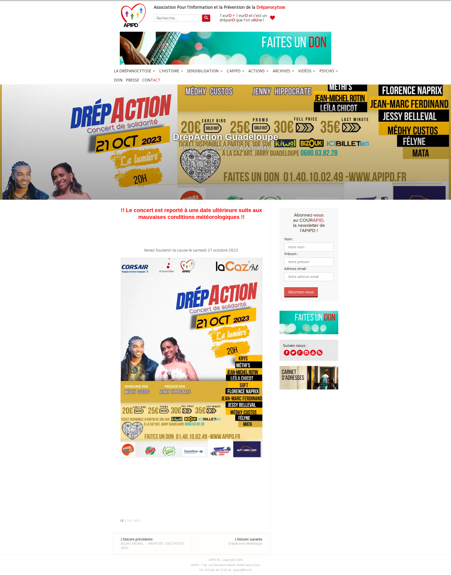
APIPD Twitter (293, 353)
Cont (151, 80)
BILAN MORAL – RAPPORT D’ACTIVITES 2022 (152, 543)
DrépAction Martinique (245, 541)
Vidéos (304, 71)
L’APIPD (234, 71)
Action (230, 147)
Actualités (257, 147)
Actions (256, 71)
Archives (281, 71)
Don (118, 80)
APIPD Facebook (287, 353)
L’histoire (169, 71)
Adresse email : (295, 268)
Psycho (326, 71)
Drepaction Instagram (306, 353)
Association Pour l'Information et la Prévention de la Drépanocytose (133, 15)
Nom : (289, 239)
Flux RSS (320, 353)
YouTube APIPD (313, 353)
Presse (132, 80)
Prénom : (291, 254)
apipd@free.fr (242, 570)
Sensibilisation (203, 71)
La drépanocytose (132, 71)
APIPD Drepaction (300, 353)
